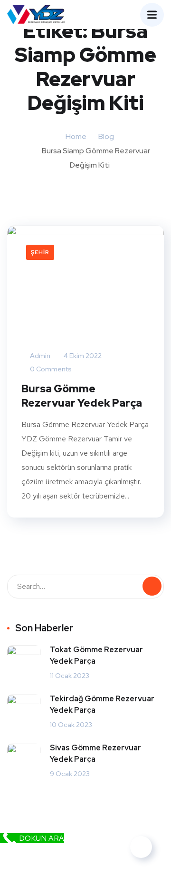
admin (39, 355)
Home (76, 136)
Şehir (40, 252)
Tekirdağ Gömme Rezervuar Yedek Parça (102, 704)
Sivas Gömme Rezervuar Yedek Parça (95, 753)
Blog (106, 136)
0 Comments (50, 369)
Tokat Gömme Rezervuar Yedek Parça (96, 655)
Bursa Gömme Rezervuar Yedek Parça (81, 396)
